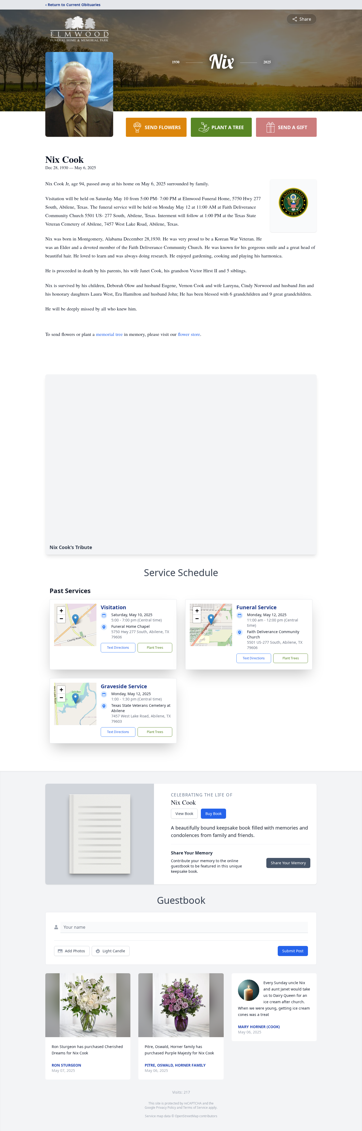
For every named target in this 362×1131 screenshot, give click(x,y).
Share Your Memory (288, 862)
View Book (184, 813)
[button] (75, 619)
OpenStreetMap (186, 1116)
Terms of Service (195, 1107)
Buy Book (213, 813)
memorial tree (109, 334)
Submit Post (292, 950)
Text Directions (118, 647)
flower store (189, 334)
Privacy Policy (166, 1107)
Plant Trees (155, 647)
